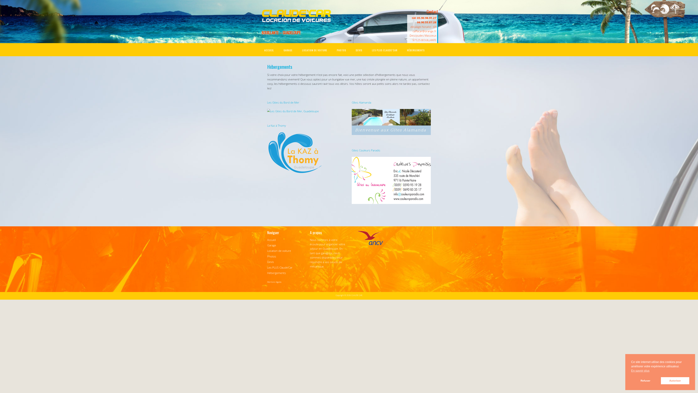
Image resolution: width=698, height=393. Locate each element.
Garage (288, 50)
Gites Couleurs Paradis (366, 150)
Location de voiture (314, 50)
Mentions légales (274, 282)
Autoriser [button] (675, 380)
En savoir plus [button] (640, 370)
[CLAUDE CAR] (296, 21)
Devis (359, 50)
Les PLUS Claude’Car (384, 50)
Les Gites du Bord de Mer (283, 102)
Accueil (269, 50)
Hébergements (416, 50)
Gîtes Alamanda (361, 102)
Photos (341, 50)
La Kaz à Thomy (276, 125)
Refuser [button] (645, 380)
